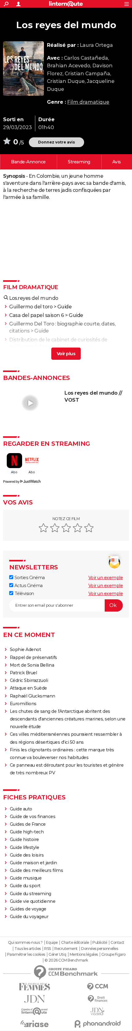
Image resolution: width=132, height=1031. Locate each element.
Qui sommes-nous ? (25, 942)
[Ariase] (34, 1023)
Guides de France (28, 824)
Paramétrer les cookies (26, 954)
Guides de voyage (28, 909)
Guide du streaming (30, 893)
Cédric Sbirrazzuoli (29, 680)
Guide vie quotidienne (33, 901)
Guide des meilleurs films (36, 870)
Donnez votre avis (56, 142)
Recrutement (66, 949)
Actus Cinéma (28, 585)
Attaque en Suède (28, 688)
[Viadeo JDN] (97, 1011)
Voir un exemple (105, 577)
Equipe (52, 942)
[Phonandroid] (97, 1024)
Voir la (28, 162)
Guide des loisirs (27, 855)
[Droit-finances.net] (97, 999)
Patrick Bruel (23, 673)
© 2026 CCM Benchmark (66, 960)
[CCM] (97, 987)
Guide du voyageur (29, 916)
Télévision (23, 593)
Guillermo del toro (30, 307)
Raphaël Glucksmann (32, 696)
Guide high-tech (27, 832)
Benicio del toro (27, 355)
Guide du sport (25, 885)
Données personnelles (99, 949)
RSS (47, 949)
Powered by (11, 481)
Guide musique (26, 878)
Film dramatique (88, 102)
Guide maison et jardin (33, 862)
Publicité (99, 942)
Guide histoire (24, 839)
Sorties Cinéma (29, 577)
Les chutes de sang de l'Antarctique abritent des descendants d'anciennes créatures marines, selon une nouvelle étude (68, 719)
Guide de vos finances (33, 816)
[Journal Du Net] (34, 999)
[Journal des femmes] (34, 987)
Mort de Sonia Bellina (32, 665)
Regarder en (79, 162)
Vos (116, 162)
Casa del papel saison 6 (36, 315)
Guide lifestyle (24, 847)
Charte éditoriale (75, 942)
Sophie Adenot (25, 649)
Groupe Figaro (113, 954)
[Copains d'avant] (34, 1011)
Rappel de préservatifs (33, 657)
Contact (117, 942)
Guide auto (21, 809)
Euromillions (23, 703)
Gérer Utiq (57, 954)
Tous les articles (27, 949)
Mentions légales (84, 954)
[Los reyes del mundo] (23, 68)
